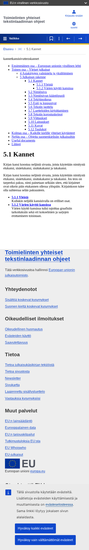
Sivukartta (12, 385)
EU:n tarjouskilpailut (20, 434)
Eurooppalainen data (20, 427)
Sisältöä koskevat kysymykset (27, 300)
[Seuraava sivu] (80, 38)
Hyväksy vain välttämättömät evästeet (45, 540)
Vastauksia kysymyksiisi (22, 398)
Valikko (14, 38)
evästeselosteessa (59, 504)
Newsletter (13, 378)
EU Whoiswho (15, 447)
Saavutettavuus (16, 342)
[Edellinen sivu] (68, 38)
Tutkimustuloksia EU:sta (22, 441)
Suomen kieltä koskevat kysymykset (31, 306)
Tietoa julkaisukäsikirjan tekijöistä (29, 365)
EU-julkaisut (14, 454)
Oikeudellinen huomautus (24, 329)
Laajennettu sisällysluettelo (25, 391)
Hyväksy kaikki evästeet (35, 528)
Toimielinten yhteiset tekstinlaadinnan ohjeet (24, 20)
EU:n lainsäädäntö (18, 421)
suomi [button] (74, 27)
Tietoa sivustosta (17, 371)
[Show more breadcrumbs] (20, 49)
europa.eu (37, 471)
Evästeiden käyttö (18, 336)
